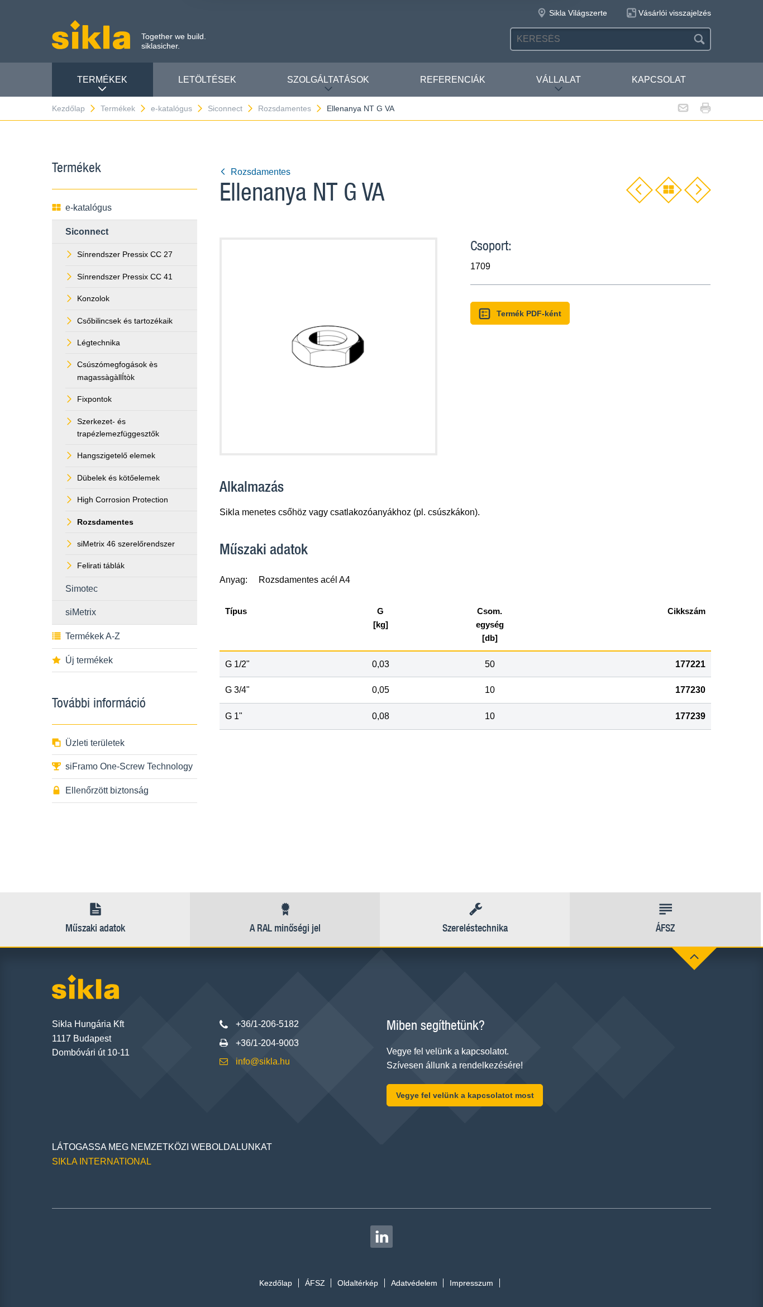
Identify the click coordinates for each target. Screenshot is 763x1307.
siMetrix (80, 612)
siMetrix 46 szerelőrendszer (126, 543)
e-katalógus (171, 108)
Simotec (81, 588)
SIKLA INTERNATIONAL (101, 1161)
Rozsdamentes (284, 108)
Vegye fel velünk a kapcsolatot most (465, 1095)
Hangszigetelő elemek (116, 455)
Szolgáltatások (328, 79)
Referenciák (452, 79)
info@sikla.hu (263, 1061)
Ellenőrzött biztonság (107, 790)
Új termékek (89, 660)
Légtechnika (98, 342)
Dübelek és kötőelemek (118, 477)
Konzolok (93, 298)
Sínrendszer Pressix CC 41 (125, 276)
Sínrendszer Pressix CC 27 (125, 254)
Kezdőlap (68, 108)
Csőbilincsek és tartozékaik (125, 320)
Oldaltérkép (357, 1283)
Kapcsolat (659, 79)
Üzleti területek (95, 743)
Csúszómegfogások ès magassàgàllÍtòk (117, 370)
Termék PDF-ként (529, 313)
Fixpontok (94, 399)
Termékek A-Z (92, 636)
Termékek (102, 79)
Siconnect (225, 108)
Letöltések (207, 79)
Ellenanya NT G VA (360, 108)
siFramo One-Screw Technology (129, 766)
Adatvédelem (414, 1283)
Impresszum (471, 1283)
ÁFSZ (315, 1283)
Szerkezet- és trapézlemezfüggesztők (118, 427)
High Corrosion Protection (122, 499)
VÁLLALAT (558, 79)
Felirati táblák (101, 565)
